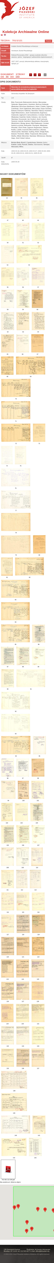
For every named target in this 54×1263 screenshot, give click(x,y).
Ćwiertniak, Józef (17, 109)
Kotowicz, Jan (36, 117)
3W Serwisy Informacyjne (42, 1249)
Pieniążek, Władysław (39, 125)
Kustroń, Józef (35, 119)
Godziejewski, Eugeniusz (38, 113)
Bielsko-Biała (15, 142)
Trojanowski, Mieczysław (38, 134)
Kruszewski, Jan (24, 119)
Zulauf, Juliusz (25, 138)
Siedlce (30, 144)
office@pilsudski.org (42, 1251)
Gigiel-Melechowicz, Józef (20, 113)
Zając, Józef (15, 138)
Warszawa (14, 147)
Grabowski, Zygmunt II (18, 115)
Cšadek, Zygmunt (46, 106)
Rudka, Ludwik (16, 130)
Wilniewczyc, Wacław (44, 136)
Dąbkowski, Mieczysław (32, 109)
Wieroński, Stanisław (29, 136)
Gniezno (39, 142)
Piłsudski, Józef (16, 127)
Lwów (19, 144)
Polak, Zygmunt (28, 127)
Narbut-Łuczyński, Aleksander (21, 125)
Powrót (48, 41)
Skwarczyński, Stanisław (19, 132)
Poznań (24, 144)
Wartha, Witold (16, 136)
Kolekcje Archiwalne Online (26, 32)
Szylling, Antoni (34, 132)
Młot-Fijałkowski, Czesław (40, 123)
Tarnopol (46, 144)
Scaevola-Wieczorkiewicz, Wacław (34, 130)
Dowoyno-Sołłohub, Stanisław (27, 111)
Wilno (21, 147)
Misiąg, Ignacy (25, 123)
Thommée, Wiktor (23, 134)
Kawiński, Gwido (25, 117)
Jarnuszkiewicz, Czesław (35, 115)
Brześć (23, 142)
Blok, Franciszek (16, 102)
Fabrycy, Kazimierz (45, 111)
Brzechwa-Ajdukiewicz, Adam (29, 106)
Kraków (13, 144)
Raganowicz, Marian (41, 127)
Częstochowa (31, 142)
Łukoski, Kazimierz (24, 121)
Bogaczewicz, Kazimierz (27, 104)
